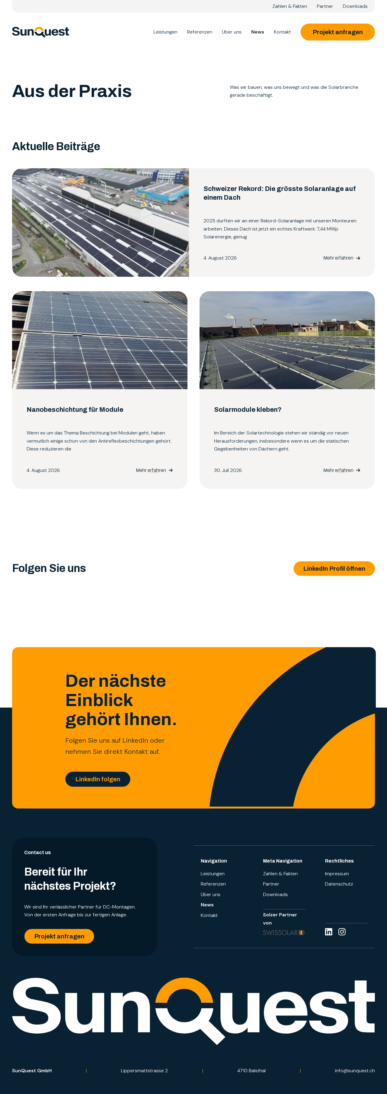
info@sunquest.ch (355, 1070)
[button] (334, 568)
